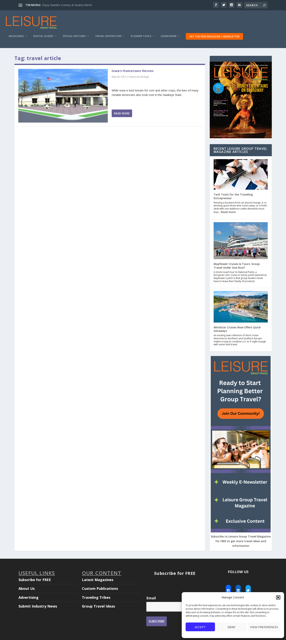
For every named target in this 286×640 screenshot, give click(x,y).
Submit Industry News (37, 606)
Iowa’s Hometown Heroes (133, 71)
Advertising (28, 597)
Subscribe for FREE (34, 579)
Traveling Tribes (96, 597)
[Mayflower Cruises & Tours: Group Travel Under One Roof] (241, 241)
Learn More (168, 36)
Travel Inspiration (108, 36)
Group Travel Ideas (98, 606)
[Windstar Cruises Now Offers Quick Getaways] (241, 307)
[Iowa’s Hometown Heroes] (63, 96)
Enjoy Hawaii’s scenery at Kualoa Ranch (67, 5)
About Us (26, 588)
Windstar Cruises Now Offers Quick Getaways (237, 329)
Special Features (74, 36)
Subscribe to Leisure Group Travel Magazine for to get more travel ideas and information (241, 541)
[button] (278, 597)
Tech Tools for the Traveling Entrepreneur (233, 196)
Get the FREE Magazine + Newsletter (214, 36)
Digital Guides (43, 36)
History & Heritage (139, 76)
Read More (122, 113)
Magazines (16, 36)
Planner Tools (141, 36)
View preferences (264, 627)
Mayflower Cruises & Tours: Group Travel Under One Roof (237, 265)
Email (151, 598)
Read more (228, 212)
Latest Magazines (97, 579)
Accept (200, 627)
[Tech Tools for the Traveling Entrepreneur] (241, 174)
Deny (231, 627)
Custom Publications (100, 588)
